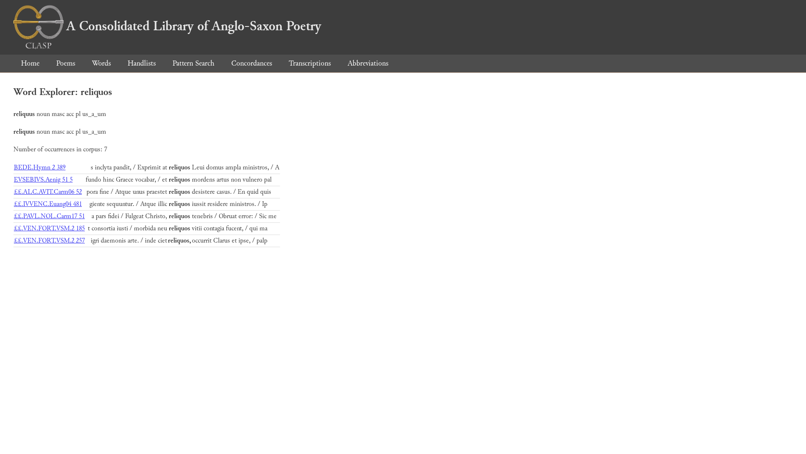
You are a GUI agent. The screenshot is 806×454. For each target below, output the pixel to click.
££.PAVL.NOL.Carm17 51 (49, 216)
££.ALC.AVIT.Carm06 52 (48, 192)
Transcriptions (310, 63)
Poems (65, 63)
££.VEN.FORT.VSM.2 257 (49, 240)
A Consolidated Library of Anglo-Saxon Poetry (193, 26)
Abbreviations (368, 63)
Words (101, 63)
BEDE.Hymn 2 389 (39, 167)
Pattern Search (194, 63)
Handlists (142, 63)
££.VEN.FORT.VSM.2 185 (49, 228)
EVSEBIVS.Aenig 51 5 (43, 180)
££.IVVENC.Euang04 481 (48, 204)
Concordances (251, 63)
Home (30, 63)
